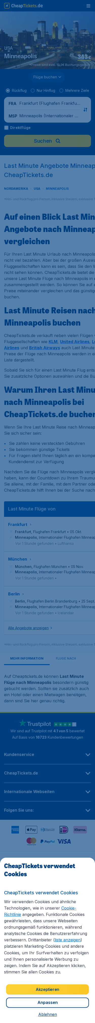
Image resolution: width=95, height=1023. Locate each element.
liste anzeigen (68, 939)
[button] (47, 1014)
